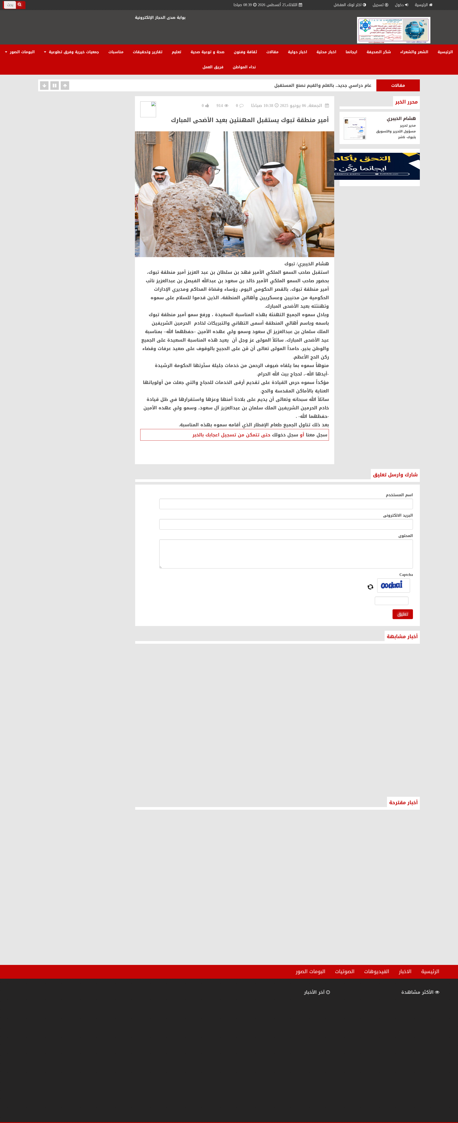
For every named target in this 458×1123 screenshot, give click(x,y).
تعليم (176, 52)
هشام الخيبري (401, 118)
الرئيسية (421, 4)
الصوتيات (345, 971)
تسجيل (378, 4)
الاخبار (405, 971)
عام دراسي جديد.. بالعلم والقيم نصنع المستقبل (322, 85)
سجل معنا (316, 435)
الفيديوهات (376, 971)
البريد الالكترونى (398, 515)
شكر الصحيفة (379, 52)
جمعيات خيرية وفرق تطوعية (73, 52)
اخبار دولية (297, 52)
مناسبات (116, 52)
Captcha (406, 574)
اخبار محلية (326, 52)
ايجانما (351, 52)
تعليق (402, 614)
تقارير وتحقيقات (147, 52)
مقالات (272, 52)
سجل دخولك (285, 435)
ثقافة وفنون (245, 52)
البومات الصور (21, 52)
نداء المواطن (244, 67)
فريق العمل (212, 67)
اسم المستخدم (399, 495)
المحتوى (405, 535)
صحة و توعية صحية (207, 52)
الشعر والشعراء (414, 52)
